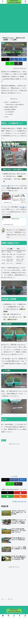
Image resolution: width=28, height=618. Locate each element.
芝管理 (4, 440)
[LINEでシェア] (23, 474)
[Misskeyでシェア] (23, 470)
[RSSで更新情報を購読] (20, 496)
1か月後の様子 (10, 112)
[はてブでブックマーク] (17, 474)
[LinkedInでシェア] (14, 479)
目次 (12, 99)
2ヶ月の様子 (9, 114)
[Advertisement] (14, 19)
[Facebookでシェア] (5, 474)
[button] (18, 63)
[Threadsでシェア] (11, 474)
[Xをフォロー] (7, 492)
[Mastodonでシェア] (11, 470)
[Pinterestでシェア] (8, 479)
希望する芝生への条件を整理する (15, 104)
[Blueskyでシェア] (17, 470)
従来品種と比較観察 (10, 109)
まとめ (6, 116)
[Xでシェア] (5, 470)
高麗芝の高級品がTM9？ (11, 107)
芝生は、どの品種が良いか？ (12, 102)
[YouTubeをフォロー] (20, 492)
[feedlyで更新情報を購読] (7, 496)
